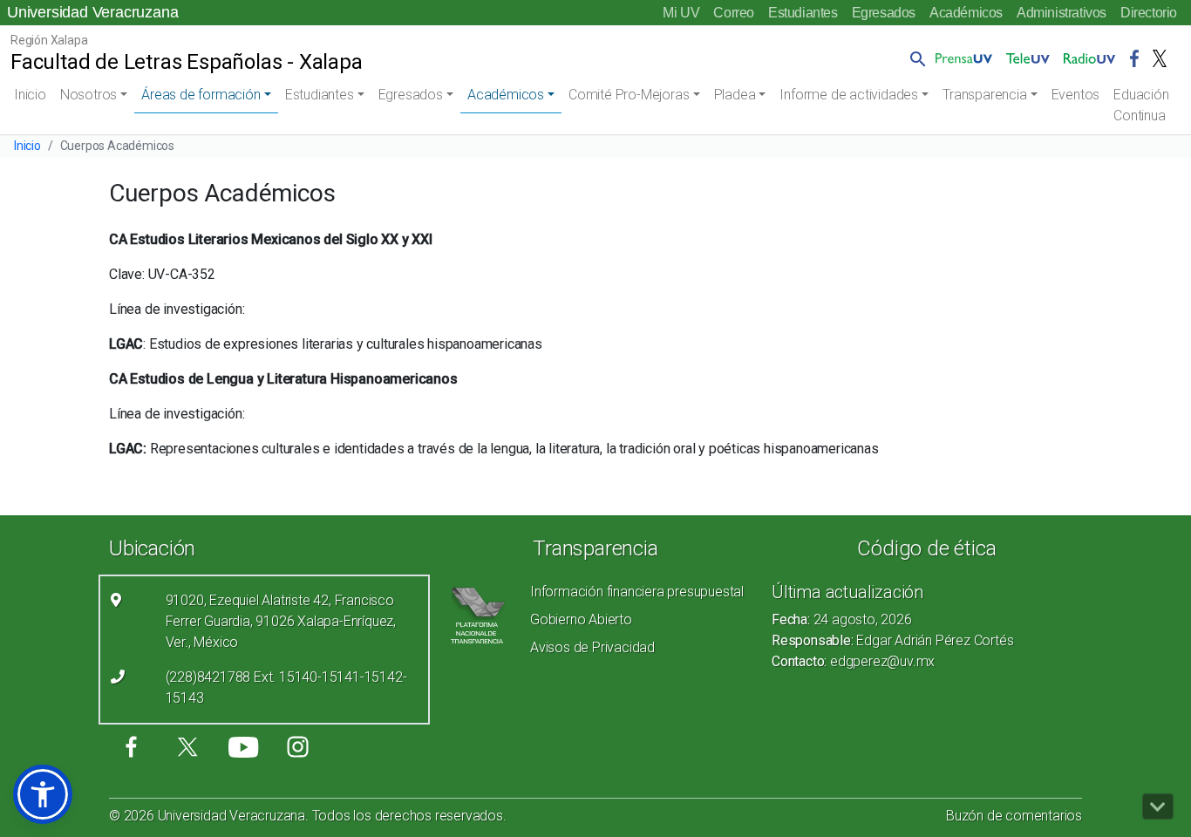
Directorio (1148, 12)
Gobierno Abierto (581, 619)
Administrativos (1061, 12)
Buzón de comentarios (1014, 815)
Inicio (30, 94)
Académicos (966, 12)
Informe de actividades (848, 94)
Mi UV (681, 12)
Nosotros (88, 94)
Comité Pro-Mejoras (628, 94)
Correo (733, 12)
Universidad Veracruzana (92, 12)
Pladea (735, 94)
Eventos (1075, 94)
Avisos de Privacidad (592, 647)
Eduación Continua (1140, 105)
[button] (915, 58)
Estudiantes (803, 12)
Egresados (883, 12)
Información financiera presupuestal (637, 591)
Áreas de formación (200, 94)
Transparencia (984, 94)
